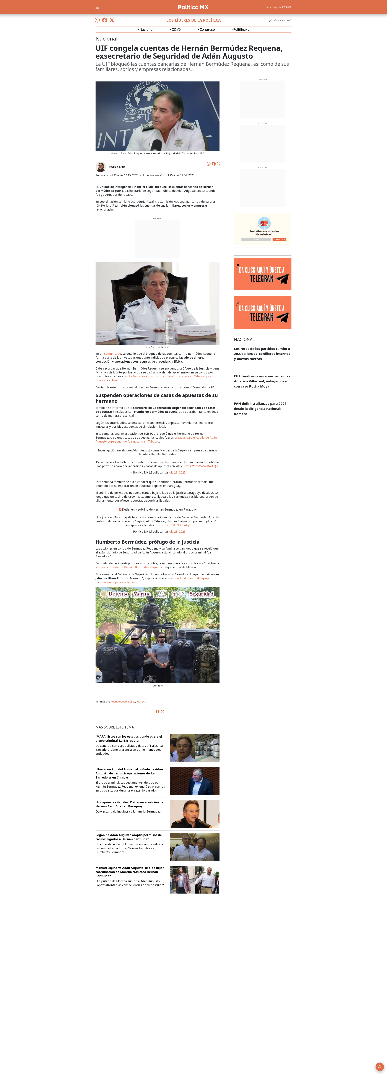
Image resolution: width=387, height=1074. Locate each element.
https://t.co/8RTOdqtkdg (172, 525)
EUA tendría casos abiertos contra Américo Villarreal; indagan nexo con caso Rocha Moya (262, 381)
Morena (141, 701)
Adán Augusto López (123, 701)
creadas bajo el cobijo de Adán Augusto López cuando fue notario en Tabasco (156, 439)
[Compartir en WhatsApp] (209, 163)
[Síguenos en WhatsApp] (97, 20)
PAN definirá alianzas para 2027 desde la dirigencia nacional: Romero (260, 408)
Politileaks (241, 29)
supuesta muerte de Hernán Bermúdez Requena (129, 567)
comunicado (112, 354)
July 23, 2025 (177, 472)
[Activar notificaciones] (380, 1067)
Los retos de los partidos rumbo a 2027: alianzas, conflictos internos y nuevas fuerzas (262, 353)
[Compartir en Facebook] (214, 163)
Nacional (146, 29)
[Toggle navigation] (97, 7)
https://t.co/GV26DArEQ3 (201, 466)
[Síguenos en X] (111, 20)
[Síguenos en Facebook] (104, 20)
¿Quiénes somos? (280, 20)
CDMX (176, 29)
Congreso (207, 29)
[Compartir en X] (219, 163)
